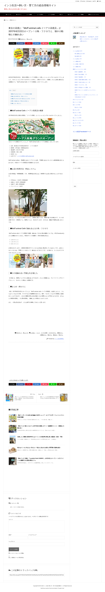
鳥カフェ (61, 335)
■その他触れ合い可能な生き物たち (19, 101)
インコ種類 (77, 66)
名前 (10, 534)
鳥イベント (77, 102)
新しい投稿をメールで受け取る (16, 557)
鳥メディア (77, 123)
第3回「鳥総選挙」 (80, 77)
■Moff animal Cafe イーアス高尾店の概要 (21, 94)
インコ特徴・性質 (78, 64)
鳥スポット (13, 20)
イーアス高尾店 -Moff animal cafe (25, 156)
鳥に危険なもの (80, 53)
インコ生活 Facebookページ (82, 131)
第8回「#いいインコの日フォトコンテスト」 (86, 91)
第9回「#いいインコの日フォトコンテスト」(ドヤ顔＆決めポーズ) (86, 96)
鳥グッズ (76, 104)
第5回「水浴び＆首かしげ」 (82, 82)
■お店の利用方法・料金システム (19, 96)
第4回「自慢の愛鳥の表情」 (83, 79)
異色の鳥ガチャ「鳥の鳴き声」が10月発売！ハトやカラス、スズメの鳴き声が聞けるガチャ (89, 39)
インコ (38, 332)
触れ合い (55, 335)
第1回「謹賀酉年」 (80, 71)
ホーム (6, 20)
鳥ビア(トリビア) (78, 120)
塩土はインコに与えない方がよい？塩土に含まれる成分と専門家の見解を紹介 (38, 447)
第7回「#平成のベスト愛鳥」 (83, 87)
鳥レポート (77, 125)
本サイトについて (78, 99)
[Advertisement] (37, 317)
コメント (11, 519)
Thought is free (61, 588)
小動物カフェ (43, 335)
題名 (74, 162)
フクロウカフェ (52, 332)
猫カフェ (50, 335)
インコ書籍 (77, 61)
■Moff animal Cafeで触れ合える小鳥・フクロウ (22, 98)
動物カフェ (60, 332)
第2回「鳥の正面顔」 (81, 74)
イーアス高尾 (44, 332)
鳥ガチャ (78, 107)
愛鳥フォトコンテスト (79, 69)
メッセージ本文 (76, 168)
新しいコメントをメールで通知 (16, 553)
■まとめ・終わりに (15, 103)
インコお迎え (77, 58)
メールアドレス (32, 534)
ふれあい (33, 332)
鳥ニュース (29, 39)
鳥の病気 (78, 56)
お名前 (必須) (76, 150)
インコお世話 (77, 51)
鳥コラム (76, 110)
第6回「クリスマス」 (81, 84)
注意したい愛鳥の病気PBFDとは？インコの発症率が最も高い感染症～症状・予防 (39, 436)
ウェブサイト (12, 541)
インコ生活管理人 (59, 338)
